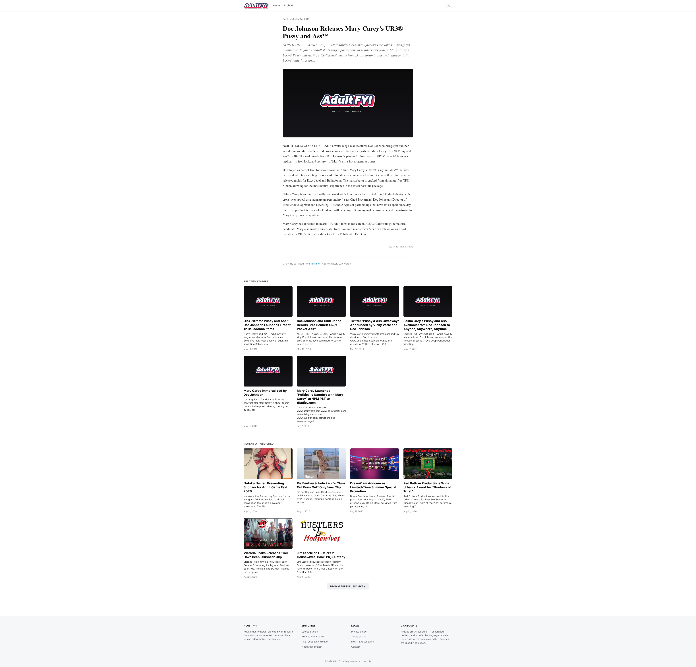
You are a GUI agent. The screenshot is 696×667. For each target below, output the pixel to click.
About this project (312, 646)
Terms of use (358, 636)
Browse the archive (313, 636)
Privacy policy (358, 631)
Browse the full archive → (348, 586)
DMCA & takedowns (362, 641)
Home (276, 5)
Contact (355, 646)
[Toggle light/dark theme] (449, 5)
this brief (315, 263)
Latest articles (310, 631)
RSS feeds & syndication (315, 641)
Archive (288, 5)
